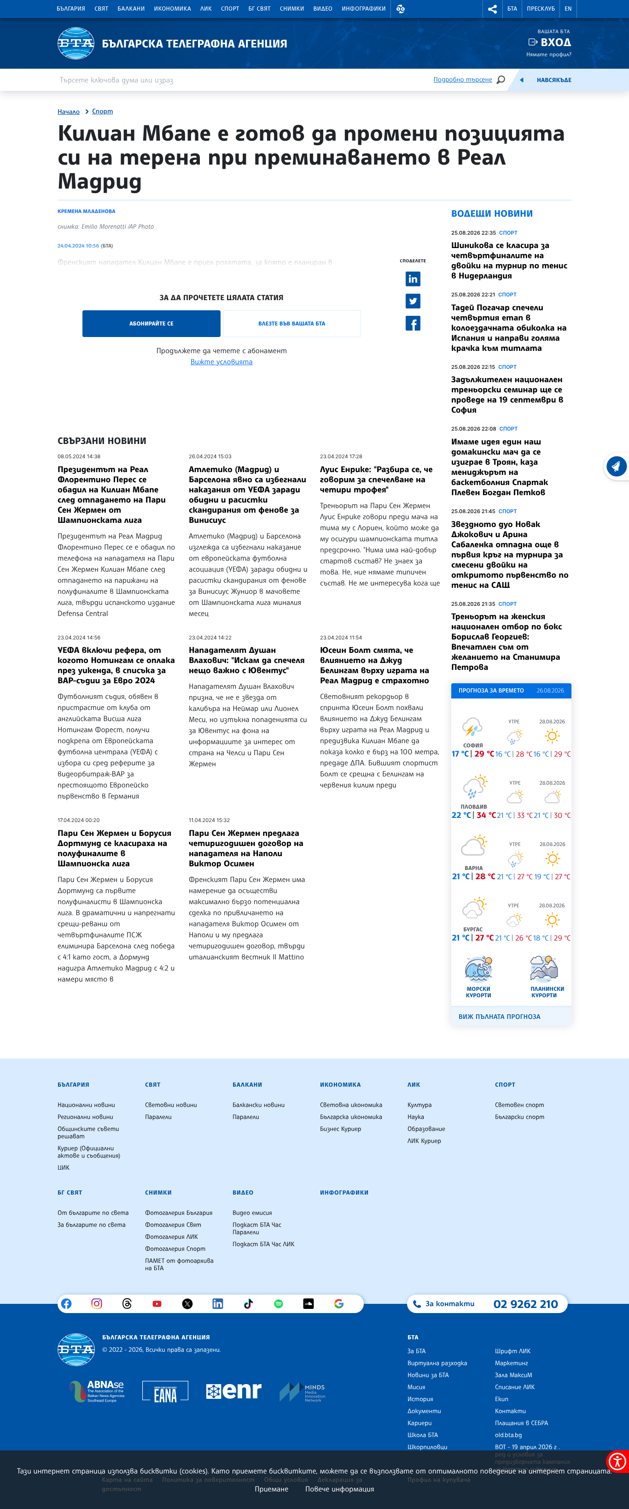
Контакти (510, 1411)
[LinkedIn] (221, 1304)
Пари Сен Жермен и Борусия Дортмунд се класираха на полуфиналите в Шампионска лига (114, 848)
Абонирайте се (151, 323)
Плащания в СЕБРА (521, 1423)
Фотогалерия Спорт (175, 1249)
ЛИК (206, 8)
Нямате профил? (548, 54)
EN (568, 8)
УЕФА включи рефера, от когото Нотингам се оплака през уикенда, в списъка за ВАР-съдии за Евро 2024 (116, 665)
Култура (420, 1105)
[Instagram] (100, 1304)
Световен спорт (519, 1105)
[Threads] (130, 1304)
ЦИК (64, 1168)
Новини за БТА (428, 1375)
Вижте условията (222, 361)
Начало (69, 112)
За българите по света (92, 1225)
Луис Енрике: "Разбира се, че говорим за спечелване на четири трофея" (376, 479)
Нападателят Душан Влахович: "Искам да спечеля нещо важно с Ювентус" (247, 660)
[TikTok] (251, 1304)
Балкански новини (259, 1105)
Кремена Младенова (86, 211)
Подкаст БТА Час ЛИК (264, 1244)
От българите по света (93, 1213)
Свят (101, 8)
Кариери (420, 1423)
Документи (424, 1411)
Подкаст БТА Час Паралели (257, 1228)
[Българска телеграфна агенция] (76, 1349)
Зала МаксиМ (513, 1375)
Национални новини (86, 1105)
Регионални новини (85, 1117)
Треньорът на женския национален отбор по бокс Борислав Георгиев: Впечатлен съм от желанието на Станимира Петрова (506, 641)
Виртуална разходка (437, 1363)
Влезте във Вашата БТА (291, 323)
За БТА (416, 1351)
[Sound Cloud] (312, 1304)
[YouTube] (160, 1304)
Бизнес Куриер (340, 1129)
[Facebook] (70, 1304)
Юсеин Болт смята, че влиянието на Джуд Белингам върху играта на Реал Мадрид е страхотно (374, 665)
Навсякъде (554, 80)
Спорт (230, 8)
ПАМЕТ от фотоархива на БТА (179, 1264)
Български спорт (519, 1117)
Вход (556, 42)
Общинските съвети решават (88, 1132)
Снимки (292, 8)
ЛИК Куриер (424, 1141)
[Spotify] (282, 1304)
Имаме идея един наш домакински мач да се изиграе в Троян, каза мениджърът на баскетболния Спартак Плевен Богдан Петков (499, 467)
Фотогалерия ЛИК (171, 1237)
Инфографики (364, 8)
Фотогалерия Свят (173, 1225)
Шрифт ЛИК (512, 1351)
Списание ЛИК (515, 1387)
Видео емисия (252, 1213)
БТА (512, 8)
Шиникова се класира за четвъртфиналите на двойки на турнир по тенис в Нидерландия (509, 260)
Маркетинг (511, 1363)
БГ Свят (260, 8)
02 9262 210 (526, 1304)
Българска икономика (351, 1117)
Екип (501, 1399)
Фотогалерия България (179, 1213)
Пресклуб (541, 8)
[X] (191, 1304)
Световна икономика (351, 1105)
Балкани (131, 8)
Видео (323, 8)
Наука (416, 1117)
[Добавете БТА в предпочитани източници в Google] (342, 1304)
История (420, 1399)
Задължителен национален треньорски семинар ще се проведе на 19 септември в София (507, 394)
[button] (400, 9)
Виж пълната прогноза (500, 1017)
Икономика (173, 8)
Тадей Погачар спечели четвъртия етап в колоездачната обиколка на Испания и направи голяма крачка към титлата (509, 327)
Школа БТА (423, 1435)
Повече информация (339, 1488)
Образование (426, 1129)
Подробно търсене (463, 79)
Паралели (158, 1117)
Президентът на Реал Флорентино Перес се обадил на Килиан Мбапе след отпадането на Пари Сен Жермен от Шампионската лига (112, 494)
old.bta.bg (508, 1435)
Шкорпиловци (428, 1447)
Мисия (416, 1387)
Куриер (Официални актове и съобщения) (89, 1152)
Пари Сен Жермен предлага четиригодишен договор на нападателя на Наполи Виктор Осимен (246, 848)
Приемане (271, 1488)
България (71, 8)
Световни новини (171, 1105)
